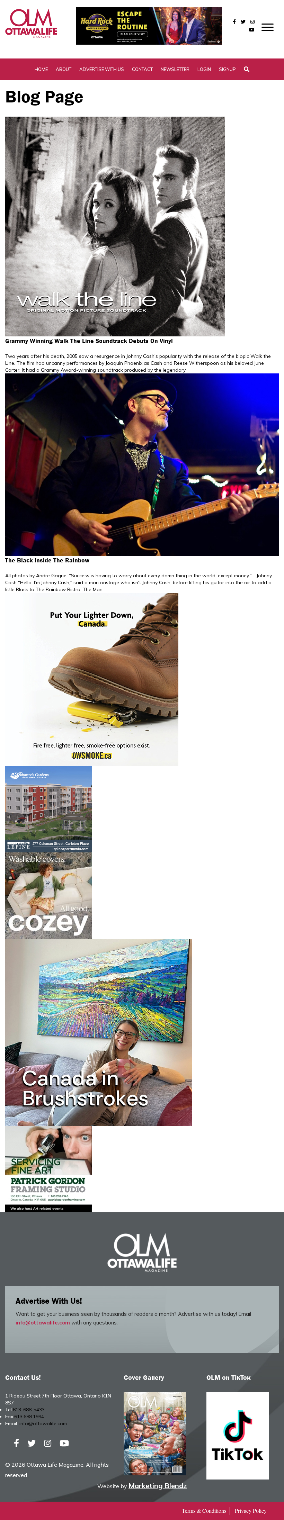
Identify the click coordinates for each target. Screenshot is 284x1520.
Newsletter (175, 69)
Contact (142, 69)
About (63, 69)
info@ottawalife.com (43, 1322)
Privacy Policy (251, 1510)
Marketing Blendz (157, 1485)
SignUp (227, 69)
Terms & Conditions (204, 1510)
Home (41, 69)
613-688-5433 (29, 1409)
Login (204, 69)
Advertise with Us (101, 69)
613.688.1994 (29, 1416)
